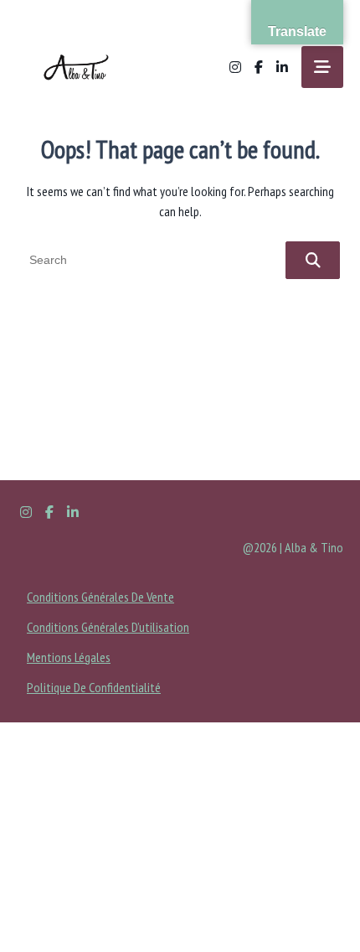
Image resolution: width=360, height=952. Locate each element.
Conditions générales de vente (100, 596)
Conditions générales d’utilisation (108, 626)
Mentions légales (69, 657)
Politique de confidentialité (94, 687)
